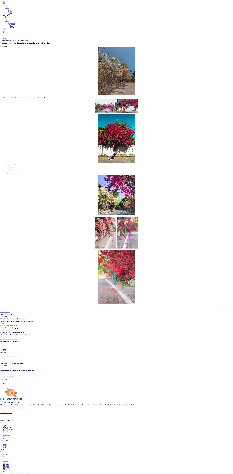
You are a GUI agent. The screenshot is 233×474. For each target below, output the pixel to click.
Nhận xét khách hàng (7, 427)
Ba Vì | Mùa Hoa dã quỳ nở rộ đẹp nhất (10, 328)
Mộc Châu (10, 11)
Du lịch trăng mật (11, 26)
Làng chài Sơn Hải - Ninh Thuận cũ (9, 356)
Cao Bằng (3, 383)
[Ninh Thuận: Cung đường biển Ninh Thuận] (11, 363)
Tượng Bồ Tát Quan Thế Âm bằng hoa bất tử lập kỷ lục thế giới (16, 321)
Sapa (9, 14)
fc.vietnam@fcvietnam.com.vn (6, 413)
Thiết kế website (24, 472)
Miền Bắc (7, 8)
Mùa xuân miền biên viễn (6, 377)
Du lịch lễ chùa (11, 27)
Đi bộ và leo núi (6, 467)
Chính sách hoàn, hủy (7, 432)
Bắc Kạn (9, 10)
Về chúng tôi (5, 428)
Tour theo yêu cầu (6, 435)
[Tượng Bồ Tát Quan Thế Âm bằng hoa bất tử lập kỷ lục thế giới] (13, 318)
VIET (31, 472)
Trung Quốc (7, 16)
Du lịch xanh (5, 461)
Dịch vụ (4, 436)
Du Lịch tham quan (11, 24)
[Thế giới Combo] (3, 3)
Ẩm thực (4, 350)
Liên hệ (4, 29)
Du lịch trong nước (6, 6)
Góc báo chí (5, 348)
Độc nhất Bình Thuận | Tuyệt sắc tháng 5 (10, 341)
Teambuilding (5, 463)
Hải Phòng (10, 13)
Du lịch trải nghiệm (11, 23)
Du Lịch (4, 349)
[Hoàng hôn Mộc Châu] (5, 312)
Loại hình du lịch (6, 17)
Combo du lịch (6, 5)
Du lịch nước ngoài (6, 15)
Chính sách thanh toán (7, 430)
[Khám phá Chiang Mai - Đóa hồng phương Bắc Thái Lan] (12, 332)
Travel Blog (5, 28)
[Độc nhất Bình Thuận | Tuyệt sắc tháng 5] (8, 339)
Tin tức (4, 426)
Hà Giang (10, 12)
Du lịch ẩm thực (11, 25)
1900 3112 (2, 34)
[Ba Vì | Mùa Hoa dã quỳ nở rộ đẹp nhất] (8, 325)
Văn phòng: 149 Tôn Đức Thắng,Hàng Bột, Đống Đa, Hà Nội (12, 408)
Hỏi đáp (4, 32)
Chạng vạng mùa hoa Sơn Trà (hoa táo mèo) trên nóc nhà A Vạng (17, 370)
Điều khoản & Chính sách (8, 429)
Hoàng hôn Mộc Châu (6, 314)
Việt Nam (7, 18)
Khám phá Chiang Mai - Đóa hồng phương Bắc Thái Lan (15, 334)
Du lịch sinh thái (6, 464)
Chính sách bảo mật (6, 431)
